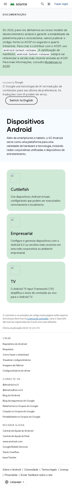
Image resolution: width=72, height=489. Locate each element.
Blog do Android (11, 395)
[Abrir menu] (5, 4)
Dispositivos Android (25, 125)
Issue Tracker (9, 457)
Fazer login (61, 4)
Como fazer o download (16, 354)
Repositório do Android (15, 343)
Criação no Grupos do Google (18, 411)
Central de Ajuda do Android (18, 430)
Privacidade (11, 475)
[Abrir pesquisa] (43, 4)
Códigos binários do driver (16, 370)
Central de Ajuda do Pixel (16, 436)
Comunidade (31, 469)
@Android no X (11, 384)
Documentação (14, 14)
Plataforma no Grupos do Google (20, 406)
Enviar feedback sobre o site (36, 475)
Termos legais (49, 469)
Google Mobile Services (15, 446)
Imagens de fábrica (13, 365)
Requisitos (8, 349)
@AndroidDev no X (13, 390)
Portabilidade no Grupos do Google (21, 416)
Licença (64, 469)
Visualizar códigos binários (17, 359)
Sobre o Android (12, 469)
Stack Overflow (11, 452)
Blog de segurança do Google (18, 400)
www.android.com (13, 441)
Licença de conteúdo (37, 318)
